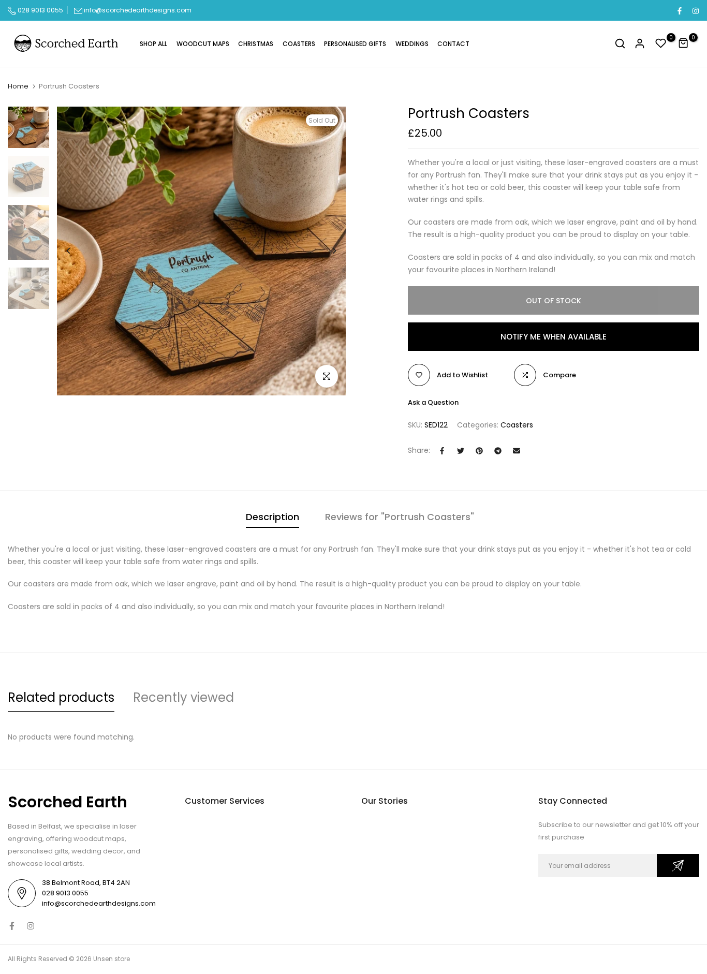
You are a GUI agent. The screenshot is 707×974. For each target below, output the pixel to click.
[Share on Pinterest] (479, 451)
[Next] (326, 250)
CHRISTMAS (255, 43)
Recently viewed (183, 697)
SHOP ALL (153, 43)
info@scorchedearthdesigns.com (138, 10)
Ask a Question (433, 402)
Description (272, 516)
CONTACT (453, 43)
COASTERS (299, 43)
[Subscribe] (678, 865)
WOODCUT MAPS (202, 43)
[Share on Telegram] (498, 451)
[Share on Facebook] (442, 451)
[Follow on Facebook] (679, 10)
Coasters (516, 425)
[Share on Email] (516, 451)
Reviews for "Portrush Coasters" (399, 516)
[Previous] (76, 250)
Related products (61, 697)
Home (18, 86)
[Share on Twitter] (460, 451)
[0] (661, 43)
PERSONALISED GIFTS (355, 43)
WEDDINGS (412, 43)
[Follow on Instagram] (695, 10)
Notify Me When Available (553, 336)
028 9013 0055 (39, 10)
